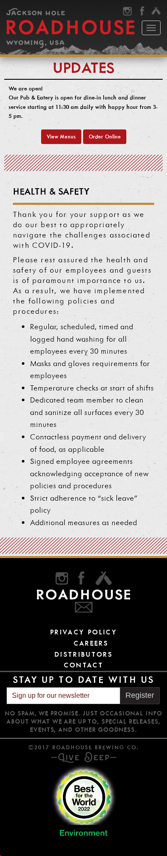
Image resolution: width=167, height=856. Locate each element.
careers (91, 643)
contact (83, 665)
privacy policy (83, 632)
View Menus (61, 136)
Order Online (105, 136)
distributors (83, 654)
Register (139, 695)
